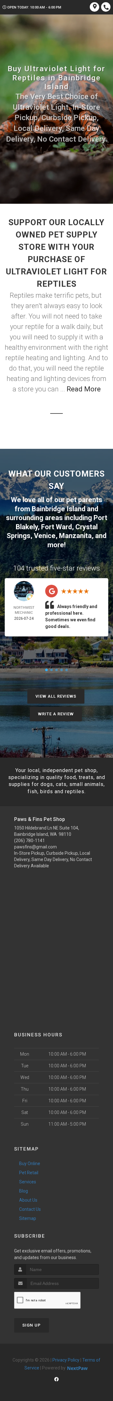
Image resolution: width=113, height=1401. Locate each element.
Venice (45, 536)
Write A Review (56, 714)
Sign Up (31, 1325)
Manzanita (75, 536)
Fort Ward (56, 527)
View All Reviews (55, 696)
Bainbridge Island (58, 509)
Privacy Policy (65, 1360)
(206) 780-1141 (29, 840)
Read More (84, 389)
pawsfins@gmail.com (35, 846)
